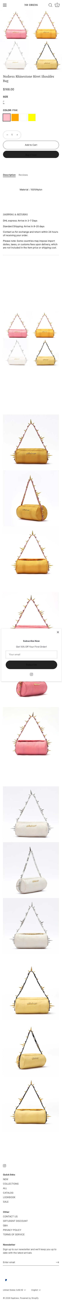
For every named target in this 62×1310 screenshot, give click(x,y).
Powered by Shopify (29, 1298)
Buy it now (31, 154)
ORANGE (15, 117)
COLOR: (10, 110)
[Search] (50, 5)
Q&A (5, 1225)
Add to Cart (31, 144)
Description (9, 174)
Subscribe (31, 664)
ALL (5, 1188)
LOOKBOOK (9, 1197)
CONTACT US (10, 1216)
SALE (6, 1201)
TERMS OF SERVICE (14, 1234)
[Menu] (5, 5)
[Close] (58, 632)
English (34, 1290)
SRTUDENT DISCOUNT (15, 1221)
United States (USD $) (13, 1290)
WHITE (23, 117)
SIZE (5, 96)
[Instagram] (31, 674)
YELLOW (32, 117)
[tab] (11, 175)
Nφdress (15, 1298)
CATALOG (8, 1192)
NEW (5, 1179)
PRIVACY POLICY (12, 1230)
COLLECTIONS (11, 1183)
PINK (6, 117)
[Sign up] (57, 1262)
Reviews (23, 174)
